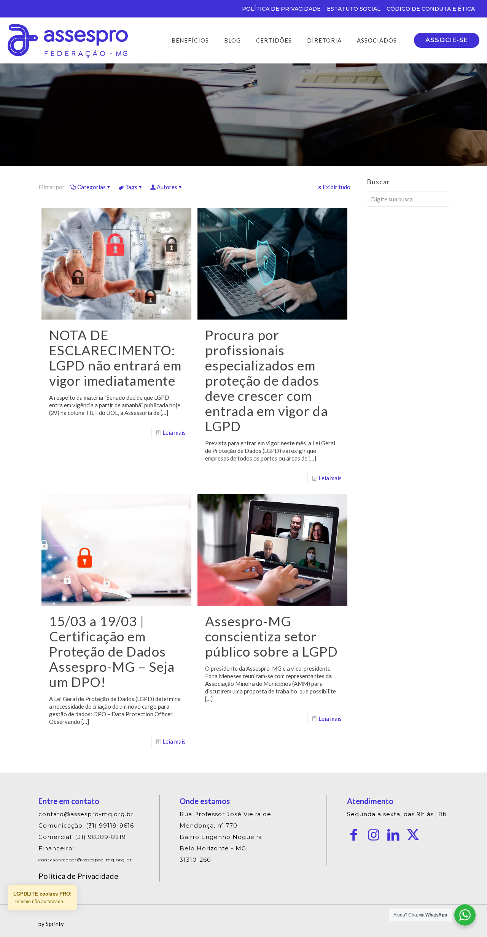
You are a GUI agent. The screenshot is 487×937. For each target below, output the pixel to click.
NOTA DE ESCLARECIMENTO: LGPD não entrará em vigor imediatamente (115, 357)
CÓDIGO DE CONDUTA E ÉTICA (431, 8)
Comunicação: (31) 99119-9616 (86, 825)
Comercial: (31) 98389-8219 (82, 836)
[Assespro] (68, 40)
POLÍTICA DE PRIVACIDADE (281, 8)
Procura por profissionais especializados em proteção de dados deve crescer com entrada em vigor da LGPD (266, 380)
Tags (131, 187)
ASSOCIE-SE (446, 40)
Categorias (91, 187)
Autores (167, 187)
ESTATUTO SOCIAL (353, 8)
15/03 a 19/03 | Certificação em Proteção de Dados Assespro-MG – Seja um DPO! (112, 651)
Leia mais (174, 432)
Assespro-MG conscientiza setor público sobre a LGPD (271, 636)
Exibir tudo (336, 187)
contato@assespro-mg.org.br (86, 814)
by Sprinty (51, 923)
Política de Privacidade (78, 875)
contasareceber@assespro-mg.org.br (85, 860)
